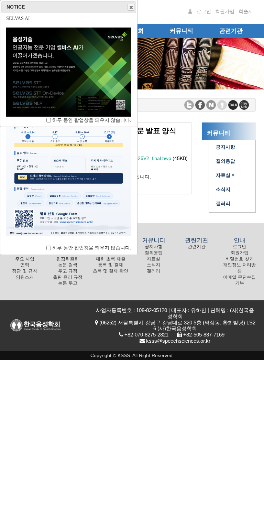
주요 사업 (24, 259)
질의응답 (154, 252)
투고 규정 (67, 271)
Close (131, 7)
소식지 (153, 264)
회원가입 (224, 11)
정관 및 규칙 (24, 271)
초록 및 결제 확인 (110, 271)
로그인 (204, 11)
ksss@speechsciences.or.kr (178, 341)
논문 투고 (67, 283)
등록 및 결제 (110, 264)
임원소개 (25, 277)
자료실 (153, 259)
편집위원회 (67, 259)
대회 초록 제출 (110, 259)
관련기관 (197, 246)
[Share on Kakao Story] (222, 104)
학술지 (246, 11)
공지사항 (154, 246)
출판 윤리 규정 (67, 277)
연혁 (24, 264)
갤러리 (153, 271)
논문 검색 (67, 264)
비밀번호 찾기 (240, 259)
